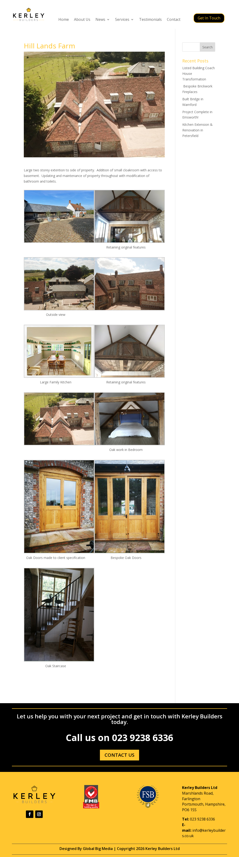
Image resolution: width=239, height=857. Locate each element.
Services (122, 20)
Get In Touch (209, 18)
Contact (173, 20)
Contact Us (119, 755)
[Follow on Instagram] (39, 814)
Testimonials (150, 20)
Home (63, 20)
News (100, 20)
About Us (82, 20)
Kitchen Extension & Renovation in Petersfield (197, 130)
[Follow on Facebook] (29, 814)
